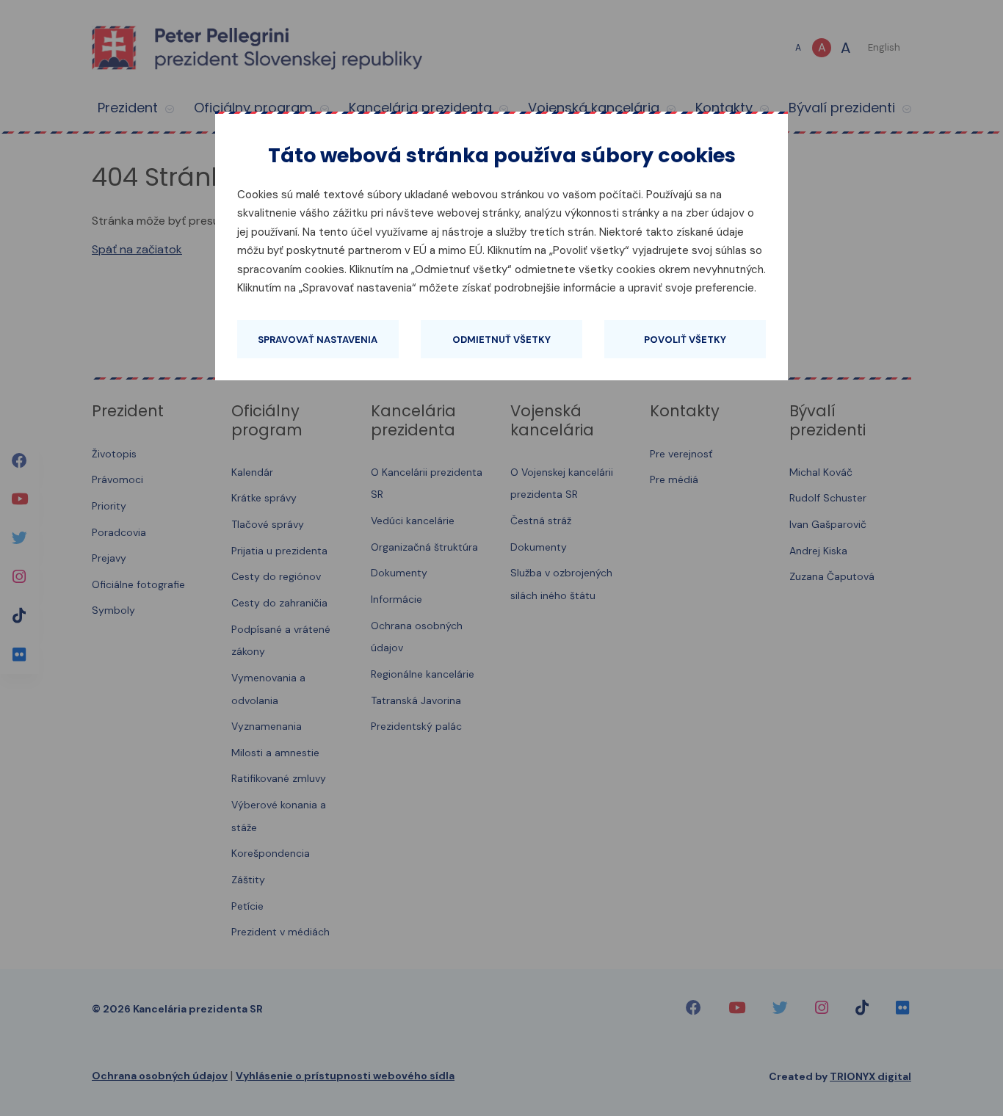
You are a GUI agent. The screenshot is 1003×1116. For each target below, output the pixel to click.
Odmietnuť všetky (501, 339)
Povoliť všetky (685, 339)
